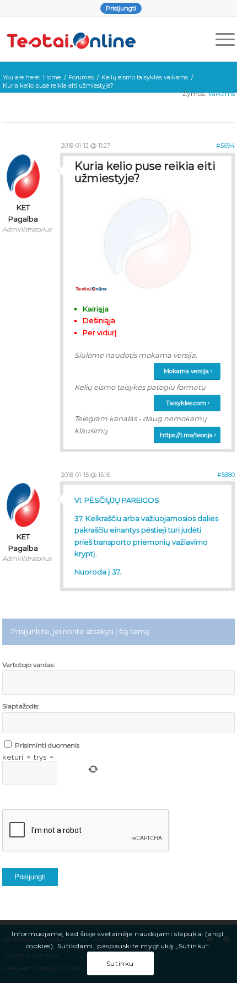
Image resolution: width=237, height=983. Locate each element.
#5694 (225, 145)
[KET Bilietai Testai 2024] (95, 39)
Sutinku (120, 963)
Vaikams (221, 93)
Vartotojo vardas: (28, 664)
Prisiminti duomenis (47, 745)
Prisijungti (121, 8)
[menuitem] (121, 8)
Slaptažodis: (21, 706)
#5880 (226, 475)
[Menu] (219, 39)
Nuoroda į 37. (97, 571)
